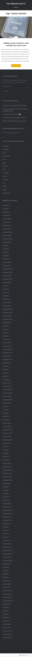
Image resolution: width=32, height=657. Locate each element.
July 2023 (5, 285)
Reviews (5, 176)
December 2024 (7, 232)
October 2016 (6, 557)
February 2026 (6, 218)
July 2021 (5, 366)
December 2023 (7, 269)
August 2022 (6, 322)
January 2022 (6, 346)
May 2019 (5, 453)
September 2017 (7, 520)
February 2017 (6, 543)
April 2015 (5, 617)
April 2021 (5, 376)
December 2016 (7, 550)
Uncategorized (6, 193)
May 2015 (5, 614)
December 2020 (7, 389)
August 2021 (6, 363)
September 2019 (7, 440)
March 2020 (6, 420)
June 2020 (5, 409)
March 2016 (6, 580)
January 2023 (6, 306)
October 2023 (6, 275)
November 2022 (7, 312)
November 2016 (7, 554)
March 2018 (6, 500)
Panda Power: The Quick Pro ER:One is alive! (14, 105)
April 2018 (5, 497)
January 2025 (6, 228)
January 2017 (6, 547)
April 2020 (5, 416)
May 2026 (5, 208)
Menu (16, 7)
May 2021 (5, 373)
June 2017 (5, 530)
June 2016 (5, 570)
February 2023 (6, 302)
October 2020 (6, 396)
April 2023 (5, 296)
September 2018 (7, 480)
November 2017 (7, 513)
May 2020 (5, 413)
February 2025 (6, 225)
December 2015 (7, 590)
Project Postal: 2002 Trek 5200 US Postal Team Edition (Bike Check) (15, 110)
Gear (4, 159)
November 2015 (7, 594)
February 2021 (6, 383)
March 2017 (6, 540)
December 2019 (7, 430)
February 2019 (6, 463)
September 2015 (7, 600)
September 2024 (7, 239)
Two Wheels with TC (16, 3)
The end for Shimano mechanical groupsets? (14, 117)
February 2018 (6, 503)
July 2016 (5, 567)
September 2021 (7, 359)
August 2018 (6, 483)
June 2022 (5, 329)
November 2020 (7, 393)
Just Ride (5, 166)
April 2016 (5, 577)
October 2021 (6, 356)
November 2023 (7, 272)
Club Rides (5, 146)
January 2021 (6, 386)
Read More (16, 65)
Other (4, 169)
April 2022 (5, 336)
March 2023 (6, 299)
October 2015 (6, 597)
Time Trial (5, 179)
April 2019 (5, 456)
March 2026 (6, 215)
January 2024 (6, 265)
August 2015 (6, 604)
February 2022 (6, 342)
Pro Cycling (6, 173)
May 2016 (5, 574)
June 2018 (5, 490)
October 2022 (6, 316)
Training (5, 186)
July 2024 (5, 245)
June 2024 (5, 249)
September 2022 (7, 319)
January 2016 (6, 587)
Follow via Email (10, 76)
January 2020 (6, 426)
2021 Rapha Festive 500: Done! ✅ (12, 114)
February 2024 (6, 262)
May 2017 (5, 533)
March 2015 (6, 621)
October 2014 (6, 637)
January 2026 (6, 222)
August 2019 (6, 443)
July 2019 (5, 446)
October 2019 (6, 436)
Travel (4, 189)
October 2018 (6, 477)
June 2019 (5, 450)
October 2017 (6, 517)
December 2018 (7, 470)
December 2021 (7, 349)
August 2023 (6, 282)
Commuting (6, 149)
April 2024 (5, 255)
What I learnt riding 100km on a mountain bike (15, 121)
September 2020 (7, 399)
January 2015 (6, 627)
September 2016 (7, 560)
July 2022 (5, 326)
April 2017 (5, 537)
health (4, 163)
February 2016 (6, 584)
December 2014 (7, 631)
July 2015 (5, 607)
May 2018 (5, 493)
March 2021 (6, 379)
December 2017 (7, 510)
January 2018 (6, 507)
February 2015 (6, 624)
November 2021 (7, 352)
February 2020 (6, 423)
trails (4, 183)
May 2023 (5, 292)
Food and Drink (7, 156)
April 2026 (5, 212)
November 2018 (7, 473)
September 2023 (7, 279)
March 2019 (6, 460)
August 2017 (6, 523)
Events (4, 152)
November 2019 (7, 433)
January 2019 (6, 466)
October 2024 (6, 235)
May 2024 (5, 252)
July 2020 (5, 406)
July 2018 (5, 487)
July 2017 (5, 527)
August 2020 (6, 403)
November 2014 (7, 634)
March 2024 (6, 259)
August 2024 (6, 242)
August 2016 (6, 564)
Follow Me (7, 91)
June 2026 (5, 205)
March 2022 (6, 339)
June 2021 (5, 369)
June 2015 (5, 611)
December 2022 (7, 309)
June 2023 (5, 289)
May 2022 (5, 332)
